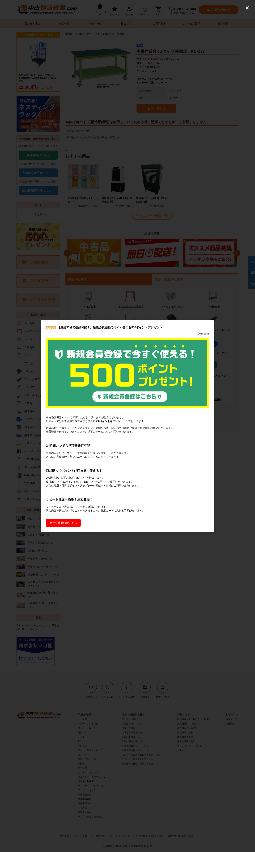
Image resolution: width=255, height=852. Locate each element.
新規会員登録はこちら (63, 522)
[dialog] (127, 426)
